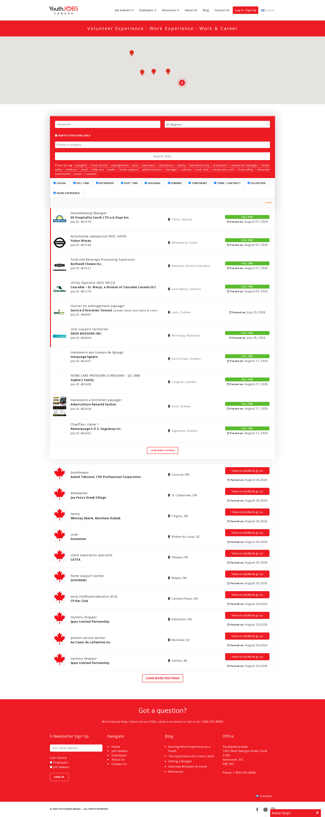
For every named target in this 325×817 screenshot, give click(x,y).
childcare (71, 169)
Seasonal (154, 183)
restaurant (220, 165)
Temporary (199, 183)
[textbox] (163, 145)
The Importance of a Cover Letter (191, 756)
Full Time (82, 183)
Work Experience (68, 193)
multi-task (202, 169)
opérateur (148, 165)
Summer (176, 183)
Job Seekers (123, 10)
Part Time (130, 183)
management (120, 165)
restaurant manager (244, 165)
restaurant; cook (223, 169)
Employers (146, 10)
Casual (61, 183)
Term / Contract (228, 183)
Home (116, 747)
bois (135, 165)
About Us (191, 10)
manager (171, 169)
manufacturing (199, 165)
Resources (169, 10)
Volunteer (258, 183)
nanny (181, 165)
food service (99, 165)
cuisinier (91, 174)
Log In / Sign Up (245, 10)
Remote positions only (74, 135)
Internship (106, 183)
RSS (270, 202)
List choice (58, 758)
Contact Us (222, 10)
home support (129, 169)
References (175, 771)
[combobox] (217, 124)
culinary (186, 169)
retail (84, 169)
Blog (206, 10)
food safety (246, 169)
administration (152, 169)
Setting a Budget (180, 761)
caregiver (81, 165)
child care (97, 169)
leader (111, 169)
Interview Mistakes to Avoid (187, 766)
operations (166, 165)
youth (78, 174)
